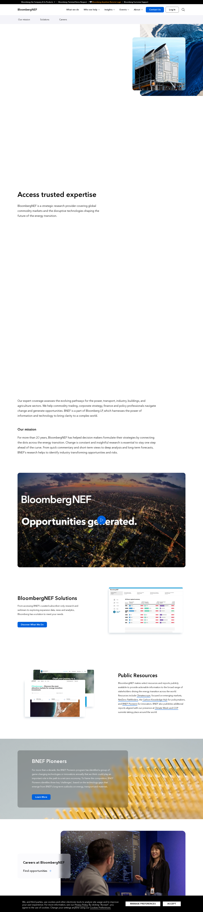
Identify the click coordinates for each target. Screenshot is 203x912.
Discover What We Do (32, 624)
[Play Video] (101, 520)
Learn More (41, 797)
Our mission (24, 19)
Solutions (44, 19)
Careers (63, 19)
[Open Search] (183, 9)
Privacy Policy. (81, 904)
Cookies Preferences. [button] (100, 907)
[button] (39, 2)
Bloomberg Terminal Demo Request (72, 2)
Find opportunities (35, 871)
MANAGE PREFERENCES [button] (143, 903)
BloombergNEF (27, 9)
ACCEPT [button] (171, 903)
